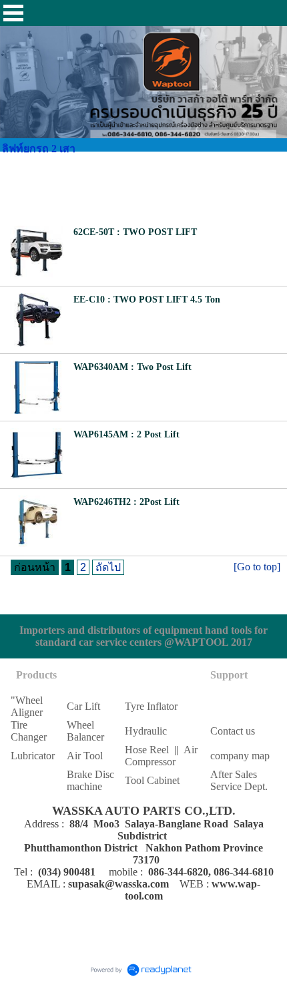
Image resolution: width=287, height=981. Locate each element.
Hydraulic (146, 731)
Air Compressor (161, 755)
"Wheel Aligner (27, 706)
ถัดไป (108, 567)
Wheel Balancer (85, 731)
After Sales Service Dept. (239, 780)
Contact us (232, 731)
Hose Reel (147, 749)
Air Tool (85, 755)
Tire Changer (29, 731)
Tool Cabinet (152, 780)
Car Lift (83, 706)
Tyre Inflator (151, 706)
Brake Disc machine (90, 780)
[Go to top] (257, 566)
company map (240, 755)
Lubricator (33, 755)
